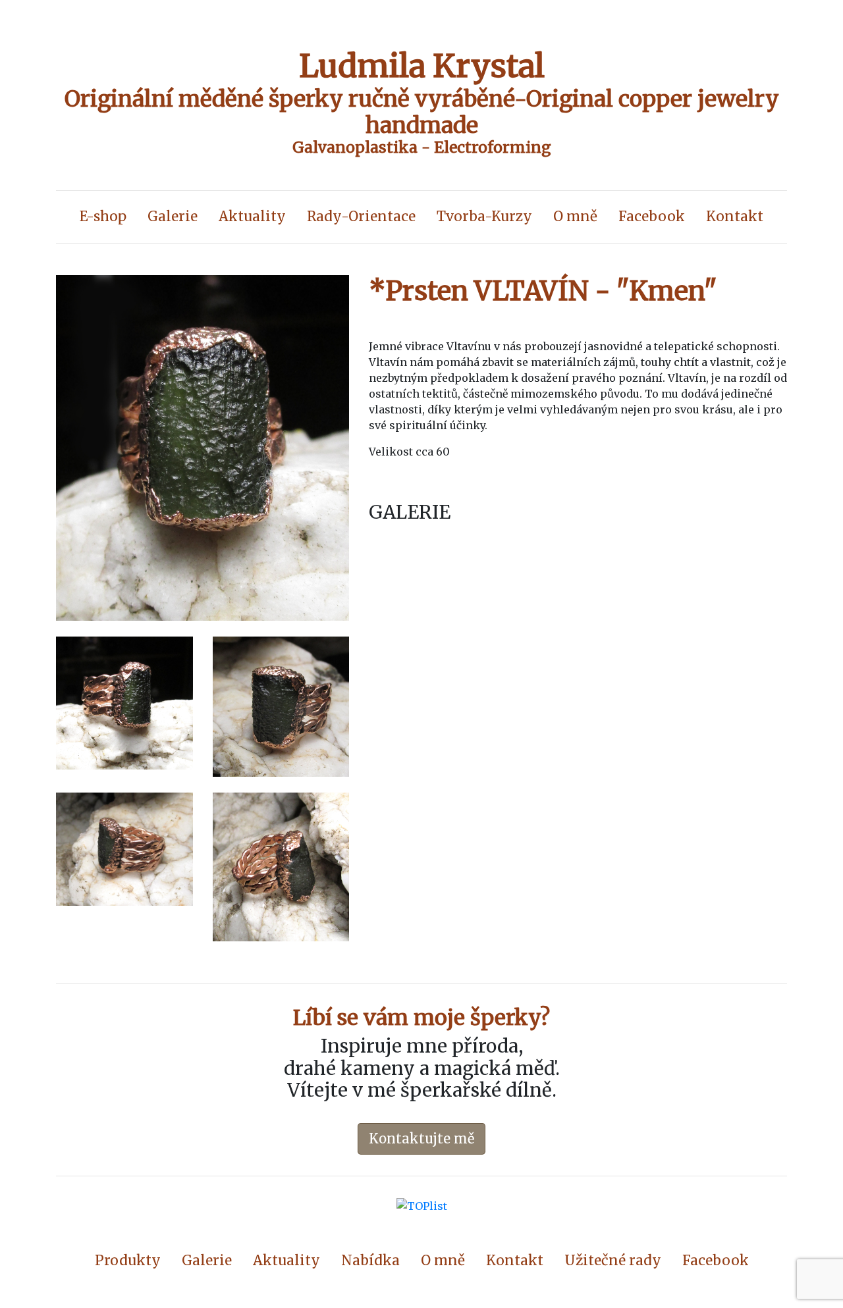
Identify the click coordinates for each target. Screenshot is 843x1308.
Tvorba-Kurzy (484, 216)
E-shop (103, 216)
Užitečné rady (612, 1260)
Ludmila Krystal (422, 66)
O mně (575, 216)
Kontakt (734, 216)
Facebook (651, 216)
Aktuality (252, 216)
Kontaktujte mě (421, 1138)
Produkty (128, 1260)
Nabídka (370, 1260)
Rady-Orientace (361, 216)
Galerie (173, 216)
